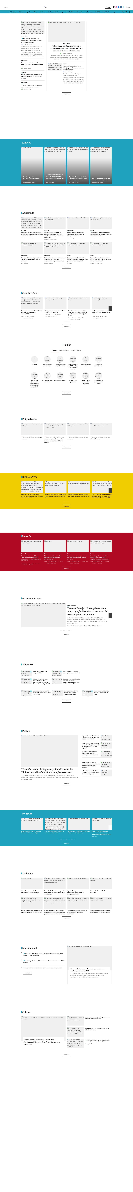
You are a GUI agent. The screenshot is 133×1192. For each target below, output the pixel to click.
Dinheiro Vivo (70, 12)
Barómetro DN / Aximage (55, 12)
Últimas (21, 12)
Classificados (106, 12)
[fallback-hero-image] (32, 27)
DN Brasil (79, 12)
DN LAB (97, 12)
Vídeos (36, 12)
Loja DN (6, 7)
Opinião (28, 12)
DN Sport (42, 12)
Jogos (114, 12)
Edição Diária (13, 12)
